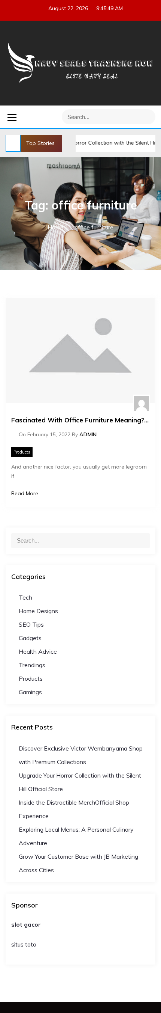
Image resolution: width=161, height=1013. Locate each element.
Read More (24, 493)
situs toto (23, 944)
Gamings (30, 692)
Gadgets (30, 638)
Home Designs (38, 611)
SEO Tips (31, 624)
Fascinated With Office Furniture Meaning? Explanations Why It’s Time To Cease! (80, 420)
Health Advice (38, 651)
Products (21, 452)
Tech (25, 597)
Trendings (32, 665)
